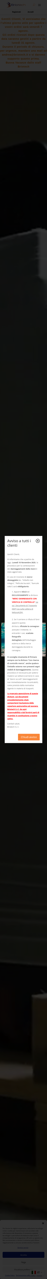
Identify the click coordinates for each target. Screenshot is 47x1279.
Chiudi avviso (29, 737)
